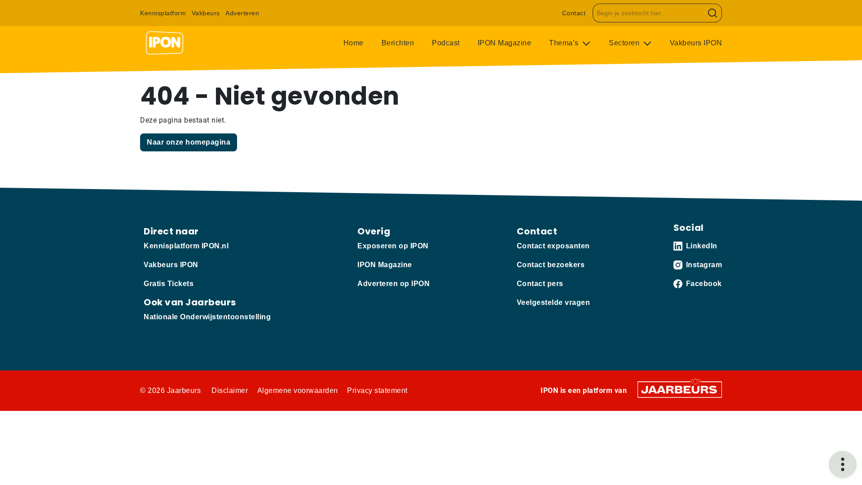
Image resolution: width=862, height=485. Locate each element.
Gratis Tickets (169, 283)
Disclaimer (229, 390)
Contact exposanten (553, 246)
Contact (574, 13)
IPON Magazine (505, 43)
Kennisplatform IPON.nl (186, 246)
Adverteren (242, 13)
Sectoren (625, 43)
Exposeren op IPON (393, 246)
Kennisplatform (163, 13)
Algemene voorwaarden (297, 390)
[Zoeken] (713, 13)
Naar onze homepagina (188, 142)
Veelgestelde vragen (553, 302)
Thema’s (565, 43)
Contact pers (540, 283)
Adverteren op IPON (393, 283)
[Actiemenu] (843, 464)
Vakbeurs (206, 13)
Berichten (398, 43)
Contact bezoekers (551, 265)
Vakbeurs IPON (696, 43)
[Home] (164, 43)
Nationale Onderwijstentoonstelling (207, 317)
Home (353, 43)
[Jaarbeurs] (680, 389)
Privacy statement (377, 390)
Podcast (446, 43)
